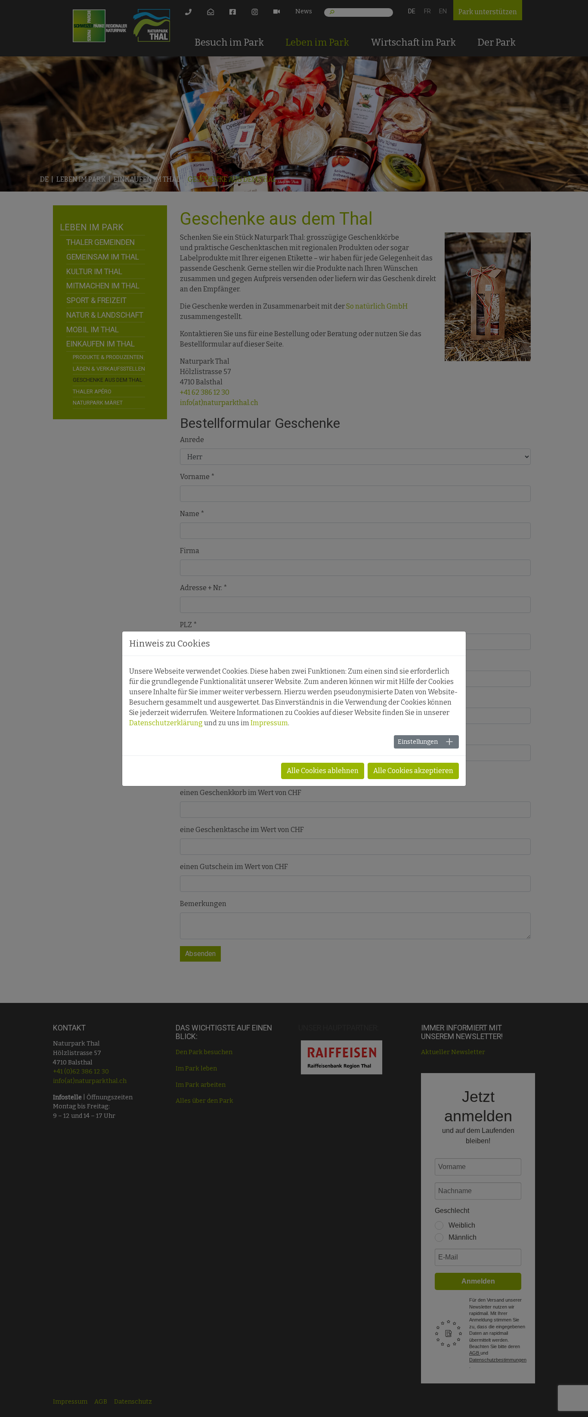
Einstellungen (418, 742)
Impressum (269, 723)
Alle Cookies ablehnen (323, 771)
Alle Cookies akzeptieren (413, 771)
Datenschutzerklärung (166, 723)
